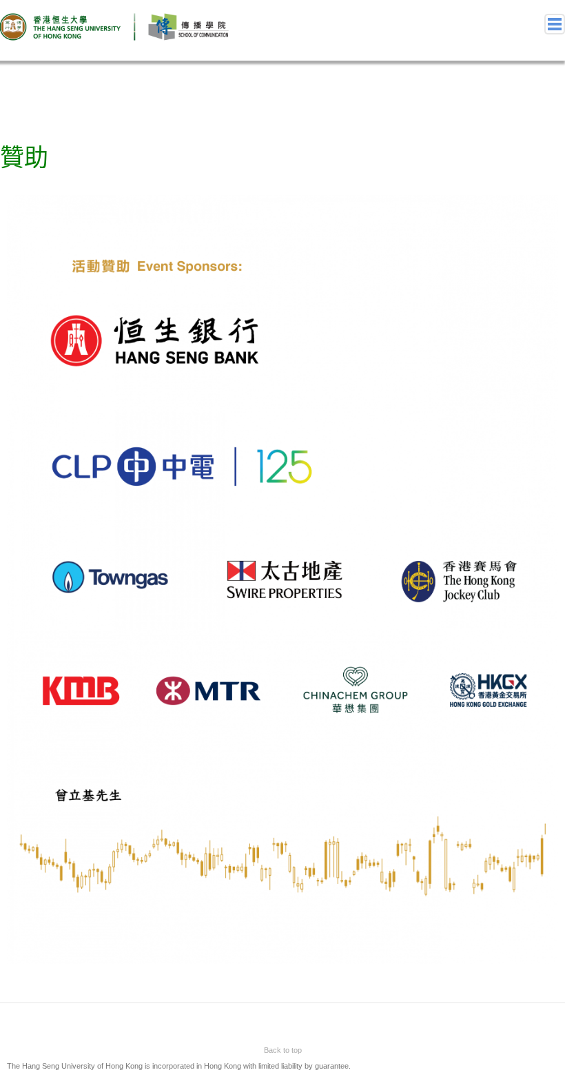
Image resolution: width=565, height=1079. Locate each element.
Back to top (283, 1050)
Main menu (554, 24)
